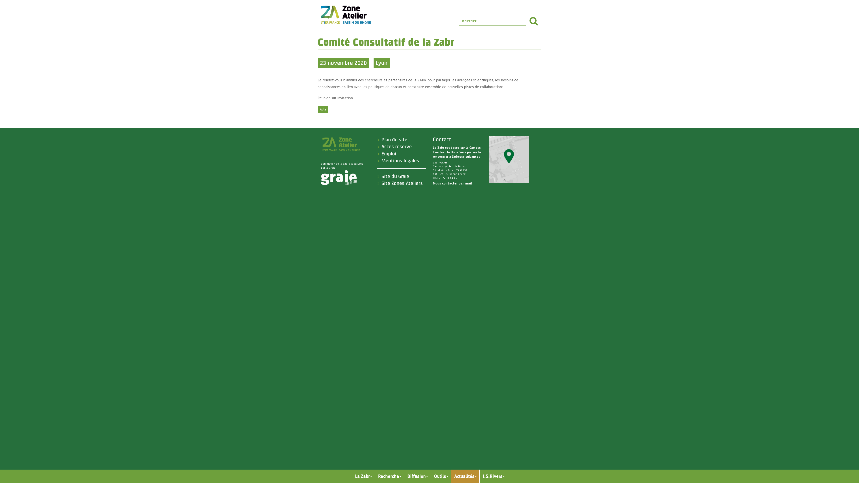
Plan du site (394, 140)
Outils (440, 476)
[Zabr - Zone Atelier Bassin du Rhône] (345, 14)
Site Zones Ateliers (402, 183)
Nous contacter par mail (452, 183)
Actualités (464, 476)
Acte (323, 109)
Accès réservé (396, 147)
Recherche (388, 476)
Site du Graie (395, 176)
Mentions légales (400, 161)
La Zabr (362, 476)
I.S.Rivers (492, 476)
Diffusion (416, 476)
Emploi (388, 154)
